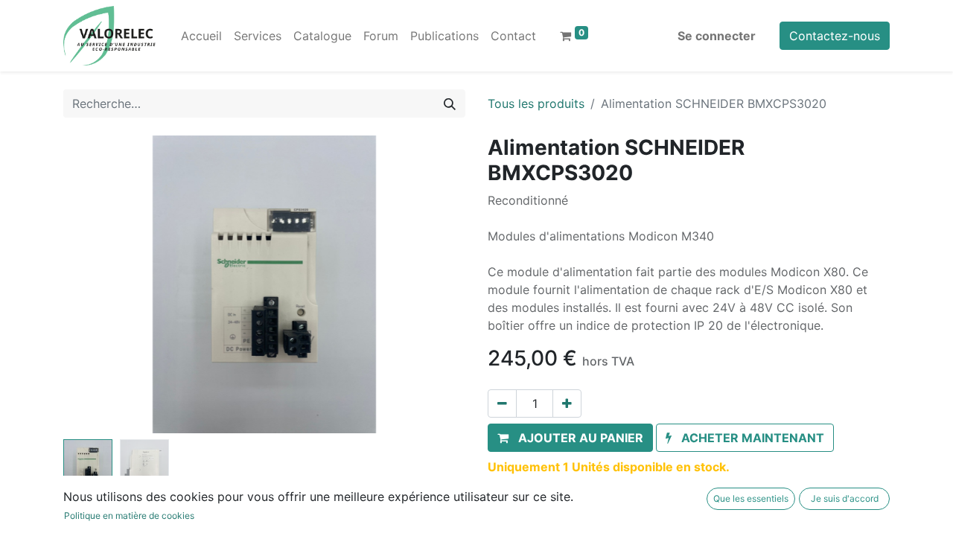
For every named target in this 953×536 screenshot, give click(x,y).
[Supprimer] (502, 403)
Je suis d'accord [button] (845, 498)
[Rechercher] (449, 103)
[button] (93, 284)
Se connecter (717, 35)
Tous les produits (536, 103)
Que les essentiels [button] (750, 498)
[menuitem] (201, 36)
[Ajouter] (566, 403)
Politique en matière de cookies (129, 515)
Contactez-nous (834, 35)
